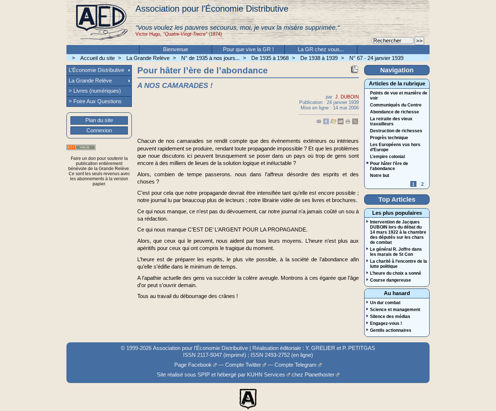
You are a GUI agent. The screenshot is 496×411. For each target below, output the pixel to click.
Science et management (395, 309)
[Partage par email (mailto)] (319, 122)
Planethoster (319, 375)
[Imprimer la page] (348, 122)
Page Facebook (193, 365)
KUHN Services (266, 375)
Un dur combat (385, 302)
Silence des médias (390, 316)
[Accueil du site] (101, 22)
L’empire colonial (387, 156)
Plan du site (99, 120)
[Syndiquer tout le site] (80, 147)
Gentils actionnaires (390, 330)
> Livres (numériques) (95, 91)
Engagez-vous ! (386, 323)
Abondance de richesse (394, 111)
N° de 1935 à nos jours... (210, 58)
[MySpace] (340, 122)
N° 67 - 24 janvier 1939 (376, 58)
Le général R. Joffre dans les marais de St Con (396, 252)
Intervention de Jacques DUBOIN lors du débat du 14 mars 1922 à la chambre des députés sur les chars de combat (398, 232)
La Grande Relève (148, 58)
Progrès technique (389, 137)
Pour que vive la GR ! (248, 49)
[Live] (333, 122)
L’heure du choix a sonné (395, 273)
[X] (355, 122)
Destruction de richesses (396, 130)
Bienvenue (175, 49)
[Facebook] (326, 122)
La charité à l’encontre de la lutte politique (398, 264)
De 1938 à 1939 (319, 58)
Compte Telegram (296, 365)
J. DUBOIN (347, 97)
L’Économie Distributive (96, 70)
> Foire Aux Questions (95, 101)
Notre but (379, 175)
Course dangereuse (390, 280)
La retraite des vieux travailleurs (391, 121)
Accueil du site (97, 58)
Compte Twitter (243, 365)
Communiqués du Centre (396, 105)
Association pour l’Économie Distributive (211, 8)
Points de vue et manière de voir (398, 95)
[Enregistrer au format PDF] (354, 69)
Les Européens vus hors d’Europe (395, 147)
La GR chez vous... (321, 49)
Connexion (99, 130)
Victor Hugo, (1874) (178, 34)
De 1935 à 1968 (270, 58)
